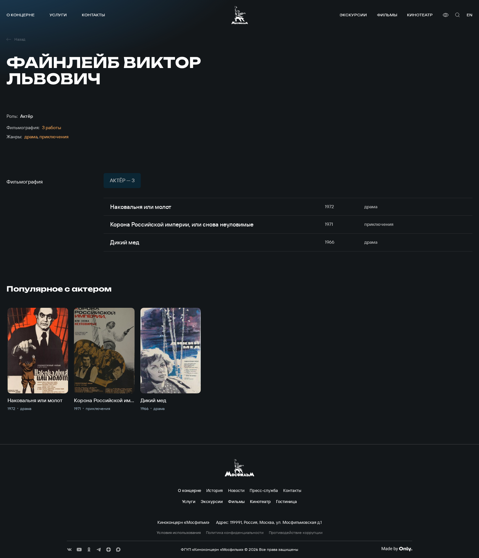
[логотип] (239, 15)
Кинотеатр (420, 14)
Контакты (93, 14)
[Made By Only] (396, 548)
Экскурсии (353, 14)
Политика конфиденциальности (235, 532)
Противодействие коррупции (296, 532)
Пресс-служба (264, 490)
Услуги (58, 14)
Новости (236, 490)
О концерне (21, 14)
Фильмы (387, 14)
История (214, 490)
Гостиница (286, 501)
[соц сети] (69, 549)
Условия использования (179, 532)
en (469, 14)
